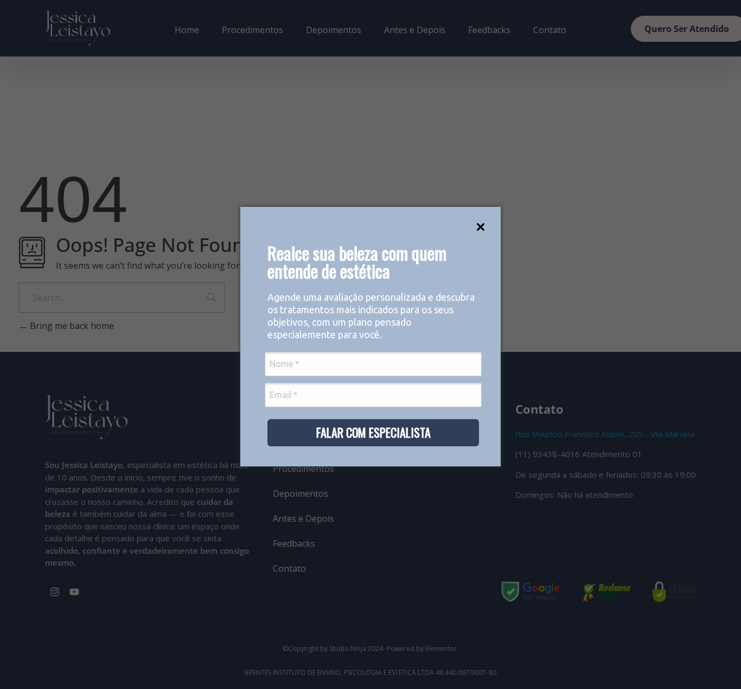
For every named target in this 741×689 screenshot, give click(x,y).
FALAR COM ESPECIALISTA (373, 432)
